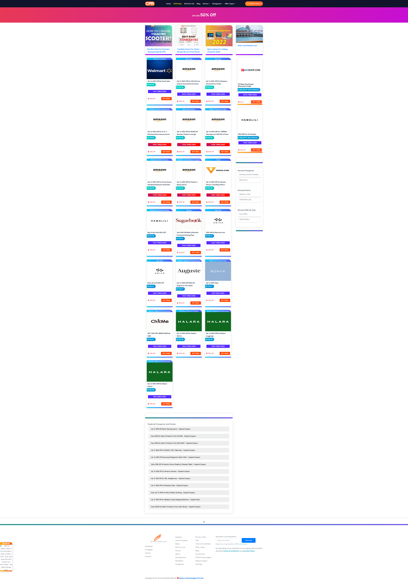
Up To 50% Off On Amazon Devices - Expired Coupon (170, 471)
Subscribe (248, 540)
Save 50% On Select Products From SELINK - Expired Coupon (173, 436)
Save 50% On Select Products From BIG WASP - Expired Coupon (174, 443)
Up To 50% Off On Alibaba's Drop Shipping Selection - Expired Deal (175, 500)
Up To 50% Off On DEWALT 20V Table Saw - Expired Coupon (173, 450)
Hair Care (189, 59)
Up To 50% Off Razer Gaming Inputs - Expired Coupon (170, 429)
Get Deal (166, 99)
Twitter (148, 553)
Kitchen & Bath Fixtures (159, 160)
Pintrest (148, 556)
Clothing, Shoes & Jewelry (159, 210)
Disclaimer (179, 561)
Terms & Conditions (203, 544)
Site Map (199, 564)
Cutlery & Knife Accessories (159, 109)
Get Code (195, 253)
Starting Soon (180, 557)
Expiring (178, 537)
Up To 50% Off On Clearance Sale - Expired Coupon (169, 485)
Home (168, 4)
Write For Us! (189, 4)
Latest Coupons (181, 540)
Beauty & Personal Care (218, 261)
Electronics (243, 180)
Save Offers (243, 214)
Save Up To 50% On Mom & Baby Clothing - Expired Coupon (173, 493)
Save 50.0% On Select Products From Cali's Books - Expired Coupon (175, 507)
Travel (218, 160)
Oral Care (218, 59)
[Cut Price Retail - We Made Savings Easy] (150, 3)
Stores (205, 4)
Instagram (149, 550)
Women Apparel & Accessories (189, 261)
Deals (177, 544)
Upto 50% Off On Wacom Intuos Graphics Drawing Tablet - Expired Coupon (178, 464)
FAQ (197, 540)
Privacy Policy (201, 537)
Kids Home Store (189, 109)
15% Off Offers (244, 219)
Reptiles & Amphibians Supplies (188, 160)
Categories (216, 4)
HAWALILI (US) (244, 194)
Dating (188, 210)
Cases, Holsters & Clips (218, 109)
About (177, 554)
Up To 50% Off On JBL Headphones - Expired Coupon (170, 478)
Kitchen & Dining (160, 59)
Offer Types (229, 4)
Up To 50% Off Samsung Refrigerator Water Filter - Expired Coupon (175, 457)
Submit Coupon (255, 4)
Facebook (148, 546)
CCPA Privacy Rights (204, 557)
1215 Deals (177, 4)
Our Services (200, 554)
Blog (198, 4)
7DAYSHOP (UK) (245, 200)
